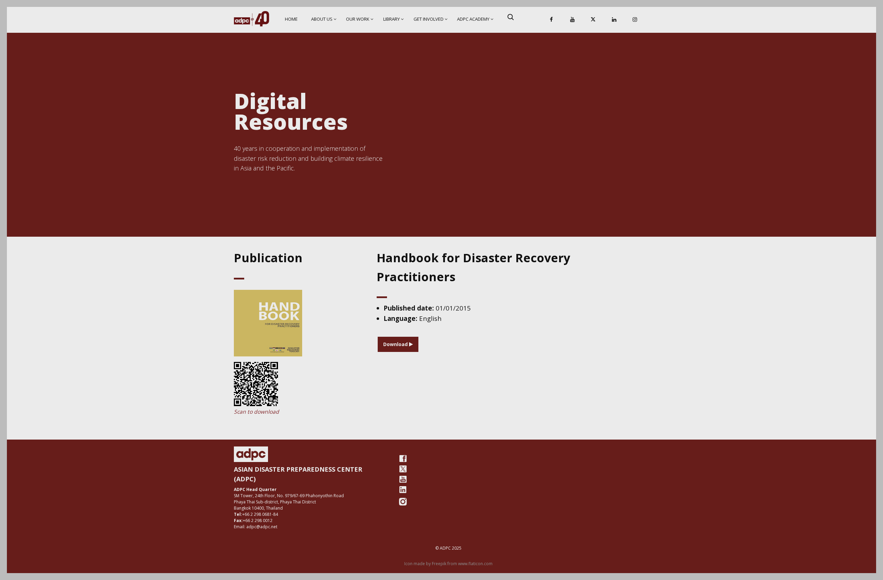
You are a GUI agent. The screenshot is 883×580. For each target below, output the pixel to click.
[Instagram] (635, 19)
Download (396, 344)
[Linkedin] (613, 19)
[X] (593, 19)
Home (291, 19)
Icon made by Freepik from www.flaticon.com (448, 564)
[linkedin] (402, 489)
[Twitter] (402, 468)
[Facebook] (551, 19)
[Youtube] (402, 479)
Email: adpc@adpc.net (255, 527)
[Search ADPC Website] (510, 16)
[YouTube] (572, 19)
